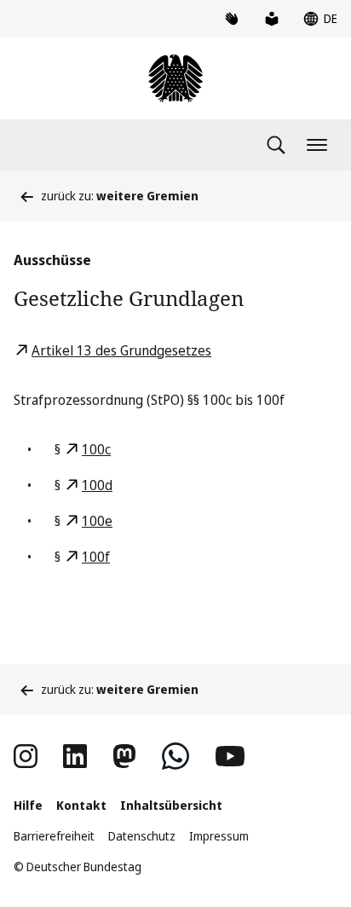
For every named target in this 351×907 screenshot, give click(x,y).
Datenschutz (142, 836)
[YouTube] (230, 756)
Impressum (219, 836)
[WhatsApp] (175, 756)
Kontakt (81, 805)
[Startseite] (175, 78)
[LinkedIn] (75, 756)
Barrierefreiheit (54, 836)
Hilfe (28, 805)
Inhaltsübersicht (171, 805)
